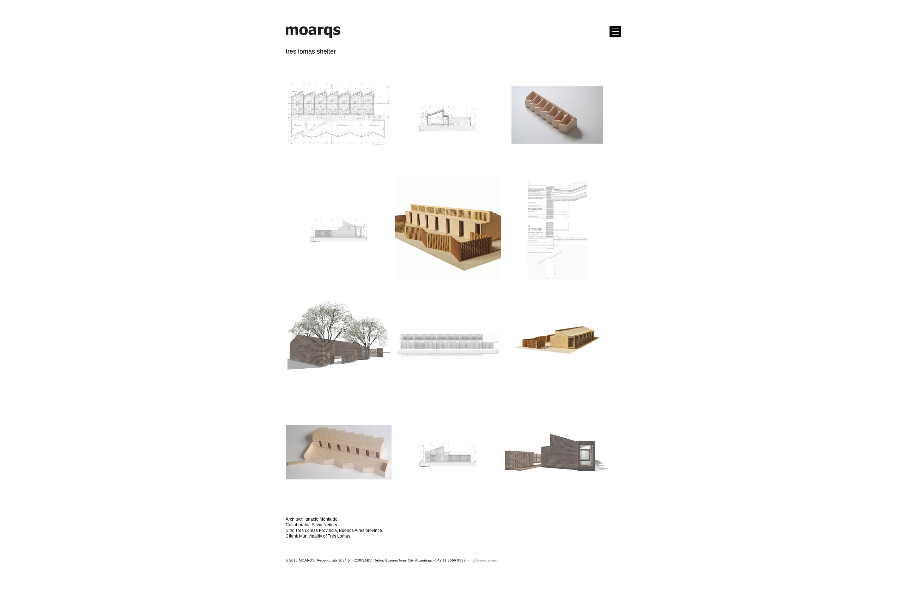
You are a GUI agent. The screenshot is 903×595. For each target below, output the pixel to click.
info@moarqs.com (482, 560)
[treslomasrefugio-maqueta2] (339, 452)
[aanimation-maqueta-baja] (448, 227)
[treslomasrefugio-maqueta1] (557, 115)
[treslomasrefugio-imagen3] (339, 340)
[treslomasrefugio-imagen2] (557, 452)
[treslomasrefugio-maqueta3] (557, 340)
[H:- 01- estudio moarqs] (339, 115)
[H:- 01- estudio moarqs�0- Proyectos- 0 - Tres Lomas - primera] (448, 115)
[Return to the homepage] (313, 38)
